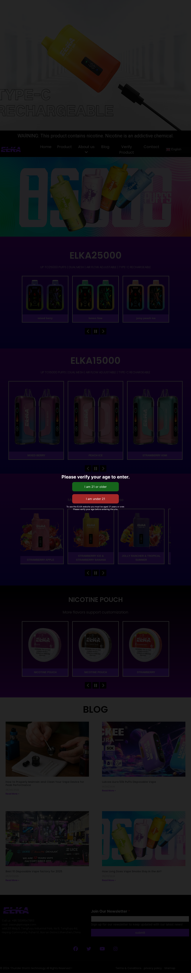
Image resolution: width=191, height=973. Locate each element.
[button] (143, 3)
